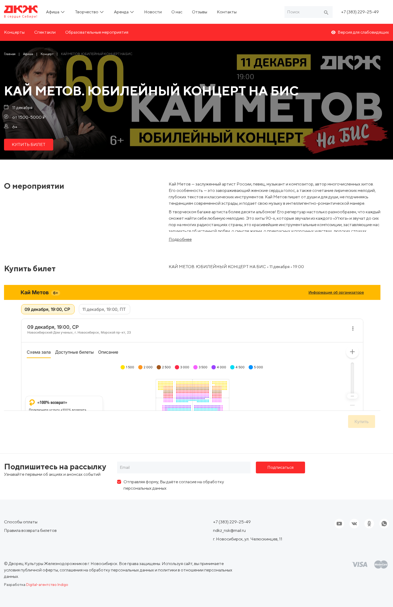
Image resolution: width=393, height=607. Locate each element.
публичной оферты (39, 570)
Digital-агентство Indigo (47, 584)
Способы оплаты (20, 521)
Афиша (53, 11)
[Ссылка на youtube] (339, 523)
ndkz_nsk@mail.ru (229, 530)
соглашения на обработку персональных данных (107, 570)
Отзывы (199, 11)
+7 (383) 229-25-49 (360, 11)
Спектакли (45, 32)
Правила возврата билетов (30, 530)
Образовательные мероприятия (96, 32)
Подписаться (280, 467)
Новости (153, 11)
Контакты (227, 11)
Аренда (121, 11)
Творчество (87, 11)
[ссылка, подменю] (62, 11)
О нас (176, 11)
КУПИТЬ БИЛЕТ (28, 144)
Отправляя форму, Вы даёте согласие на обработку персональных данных (174, 485)
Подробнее (180, 239)
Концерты (14, 32)
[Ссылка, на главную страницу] (20, 11)
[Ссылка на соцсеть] (354, 523)
